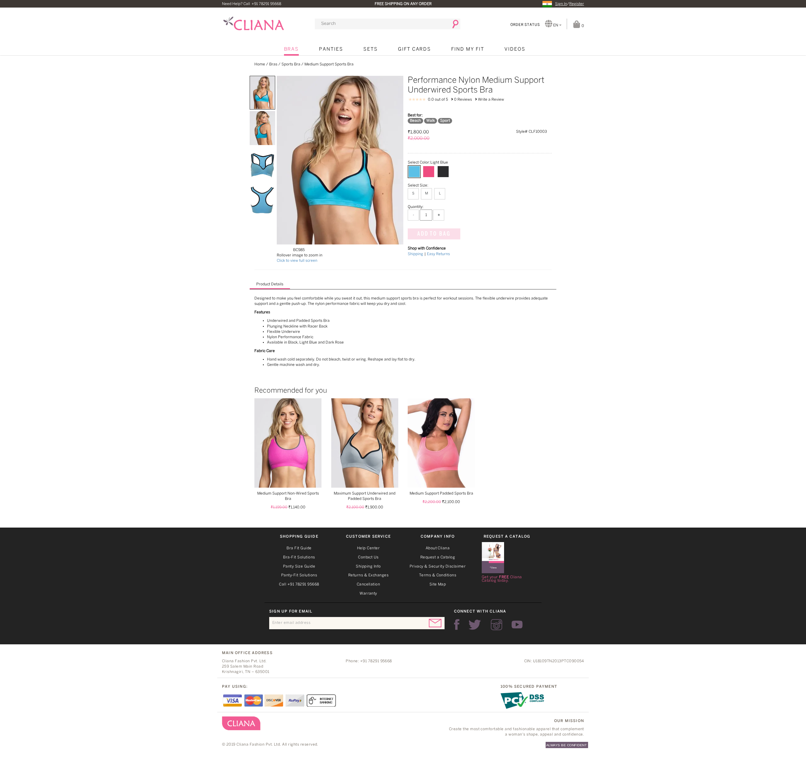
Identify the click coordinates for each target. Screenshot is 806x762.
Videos (514, 49)
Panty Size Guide (299, 566)
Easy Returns (438, 254)
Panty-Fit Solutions (299, 575)
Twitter (475, 624)
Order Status (525, 24)
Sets (370, 49)
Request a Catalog (437, 557)
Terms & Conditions (438, 575)
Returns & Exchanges (368, 575)
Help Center (368, 548)
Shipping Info (368, 566)
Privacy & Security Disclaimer (438, 566)
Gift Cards (414, 49)
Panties (331, 49)
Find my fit (467, 49)
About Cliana (438, 548)
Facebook (456, 624)
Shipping (415, 254)
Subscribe (435, 623)
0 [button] (582, 26)
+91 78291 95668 (266, 4)
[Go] (453, 24)
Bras (291, 49)
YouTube (517, 624)
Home (259, 64)
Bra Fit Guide (299, 548)
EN (555, 25)
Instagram (496, 624)
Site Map (437, 584)
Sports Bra (290, 64)
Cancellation (368, 584)
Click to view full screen (297, 260)
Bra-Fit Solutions (299, 557)
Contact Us (368, 557)
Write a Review (491, 99)
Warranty (368, 593)
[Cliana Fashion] (253, 21)
